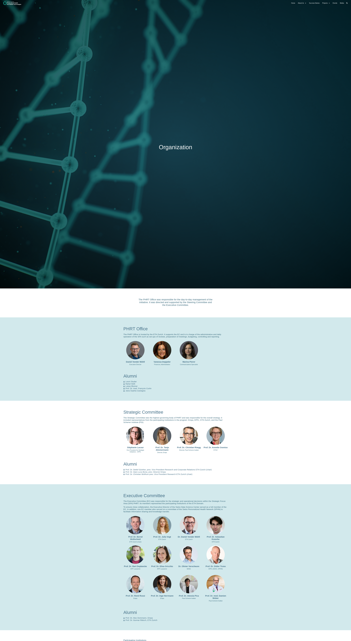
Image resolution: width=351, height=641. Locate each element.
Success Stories (314, 3)
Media (342, 3)
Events (335, 3)
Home (293, 3)
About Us (301, 3)
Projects (325, 3)
